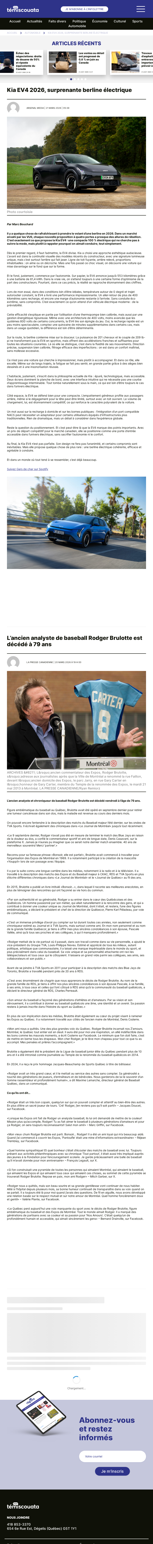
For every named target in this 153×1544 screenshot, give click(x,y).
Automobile (77, 26)
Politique (79, 21)
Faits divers (57, 21)
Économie (99, 21)
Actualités (34, 21)
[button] (68, 79)
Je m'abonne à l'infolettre (84, 9)
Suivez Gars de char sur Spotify (27, 469)
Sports (137, 21)
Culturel (120, 21)
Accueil (15, 21)
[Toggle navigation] (140, 9)
